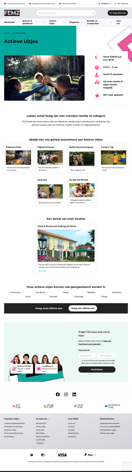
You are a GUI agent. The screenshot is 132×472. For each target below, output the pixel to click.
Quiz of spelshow (43, 436)
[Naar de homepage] (17, 13)
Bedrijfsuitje (41, 423)
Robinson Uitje (10, 430)
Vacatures (72, 436)
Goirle (28, 296)
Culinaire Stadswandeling (14, 423)
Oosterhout (15, 292)
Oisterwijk (78, 296)
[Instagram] (66, 395)
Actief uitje (40, 440)
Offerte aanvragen (107, 433)
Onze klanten (73, 433)
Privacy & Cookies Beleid (110, 426)
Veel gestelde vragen (108, 430)
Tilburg (104, 296)
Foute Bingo (9, 436)
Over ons (71, 423)
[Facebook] (58, 395)
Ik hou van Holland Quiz (13, 433)
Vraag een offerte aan (82, 308)
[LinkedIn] (74, 395)
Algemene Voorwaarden (109, 423)
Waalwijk (91, 292)
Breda (66, 292)
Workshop (40, 433)
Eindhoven (117, 292)
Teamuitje (40, 430)
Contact (71, 426)
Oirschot (53, 296)
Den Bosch (40, 292)
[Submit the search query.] (93, 13)
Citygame (40, 443)
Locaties (71, 430)
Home (7, 33)
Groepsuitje (41, 426)
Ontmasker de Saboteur (13, 426)
